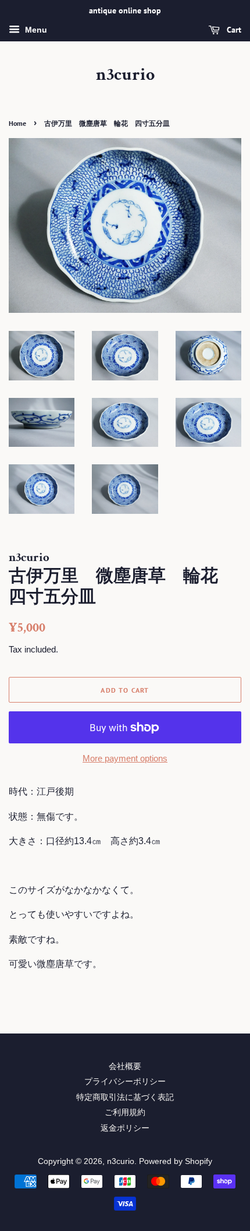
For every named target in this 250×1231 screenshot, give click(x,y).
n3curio (125, 75)
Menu (35, 29)
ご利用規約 (125, 1112)
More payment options (125, 758)
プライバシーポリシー (125, 1081)
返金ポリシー (125, 1128)
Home (17, 123)
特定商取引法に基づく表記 (125, 1097)
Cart (232, 29)
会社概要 (125, 1066)
